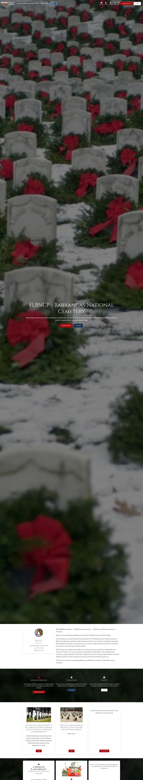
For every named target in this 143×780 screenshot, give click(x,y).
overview (19, 3)
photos (42, 3)
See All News (104, 751)
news (24, 3)
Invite (104, 690)
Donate (137, 3)
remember (31, 3)
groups (37, 3)
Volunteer (78, 325)
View (39, 751)
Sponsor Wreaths (126, 3)
